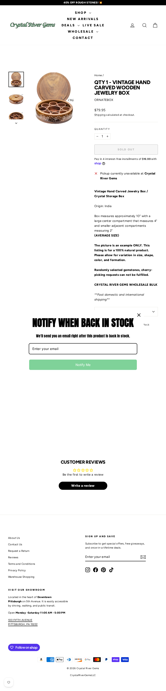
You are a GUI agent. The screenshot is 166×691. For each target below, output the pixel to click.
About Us (14, 537)
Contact (83, 38)
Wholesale (81, 31)
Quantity (102, 129)
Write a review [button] (83, 486)
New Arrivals (83, 19)
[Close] (139, 315)
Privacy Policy (17, 570)
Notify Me (83, 365)
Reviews (13, 557)
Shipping (99, 114)
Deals (69, 25)
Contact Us (15, 544)
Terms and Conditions (21, 563)
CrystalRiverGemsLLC (83, 675)
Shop (81, 13)
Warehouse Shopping (21, 576)
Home (98, 75)
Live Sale (93, 25)
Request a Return (18, 550)
